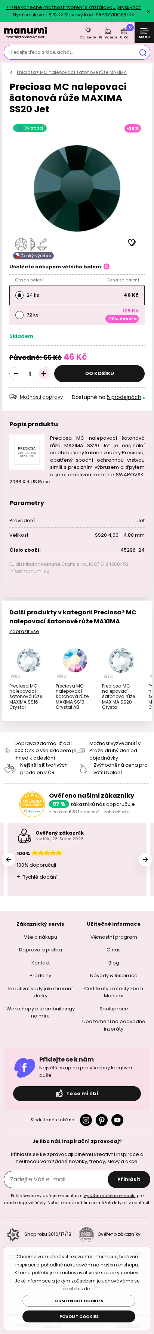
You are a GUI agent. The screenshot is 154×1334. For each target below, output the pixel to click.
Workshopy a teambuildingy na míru (40, 1012)
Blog (113, 962)
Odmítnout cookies (79, 1301)
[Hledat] (142, 52)
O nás (114, 949)
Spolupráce (113, 1008)
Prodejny (40, 975)
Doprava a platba (40, 949)
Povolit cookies (79, 1316)
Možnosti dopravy (41, 396)
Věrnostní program (113, 936)
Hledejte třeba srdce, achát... (41, 52)
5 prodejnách (124, 397)
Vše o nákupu (40, 936)
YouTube (117, 1120)
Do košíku (99, 373)
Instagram (86, 1120)
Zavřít (148, 11)
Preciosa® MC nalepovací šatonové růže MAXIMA (72, 72)
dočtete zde (76, 1288)
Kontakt (40, 962)
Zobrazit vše (24, 631)
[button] (132, 243)
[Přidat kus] (43, 373)
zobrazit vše (116, 812)
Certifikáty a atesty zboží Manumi (113, 992)
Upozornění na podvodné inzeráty (113, 1025)
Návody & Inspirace (114, 975)
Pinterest (102, 1120)
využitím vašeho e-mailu (110, 1195)
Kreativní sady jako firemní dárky (40, 992)
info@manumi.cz (29, 571)
